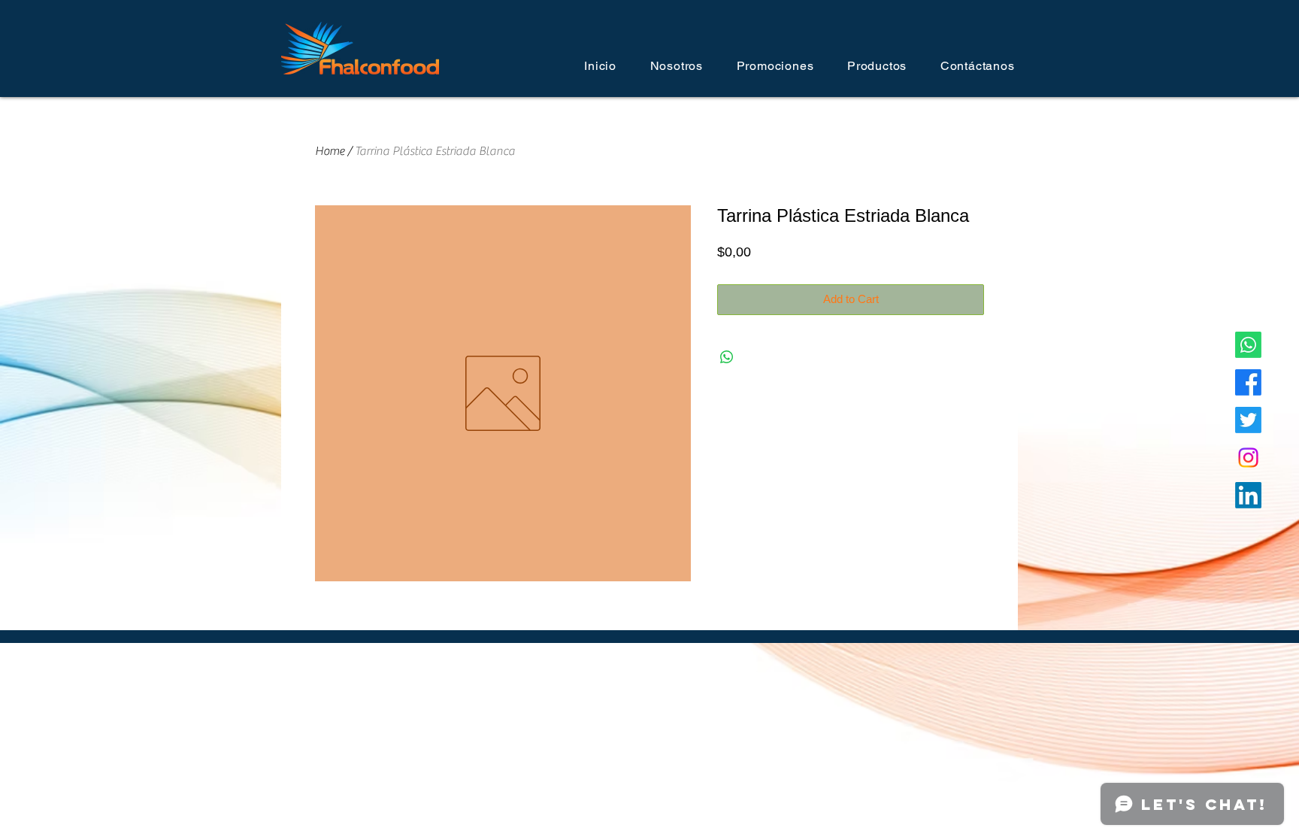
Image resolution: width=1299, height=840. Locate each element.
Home (329, 151)
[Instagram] (1248, 457)
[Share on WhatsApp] (727, 357)
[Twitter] (1248, 420)
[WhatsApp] (1248, 345)
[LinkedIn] (1248, 495)
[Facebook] (1248, 382)
